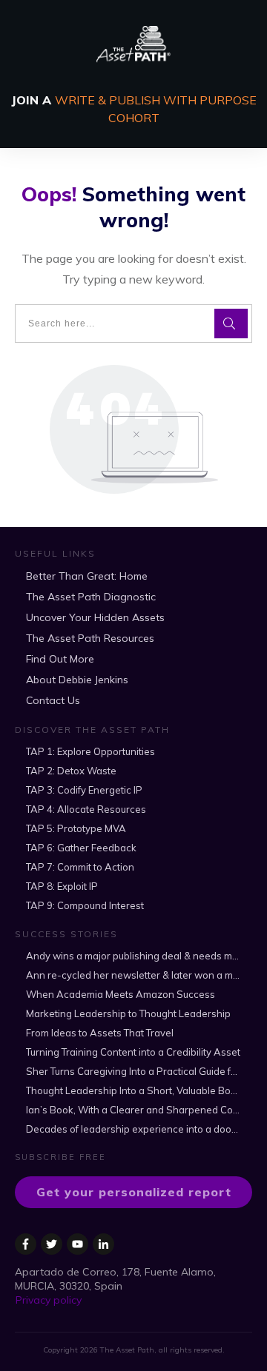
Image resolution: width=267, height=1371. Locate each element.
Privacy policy (49, 1300)
